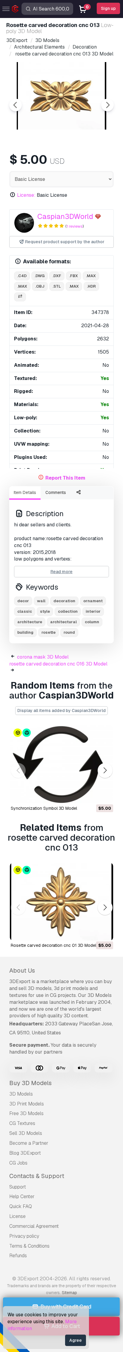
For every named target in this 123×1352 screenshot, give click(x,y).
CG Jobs (18, 1163)
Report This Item (65, 478)
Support (17, 1187)
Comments (55, 492)
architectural (63, 621)
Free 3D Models (26, 1113)
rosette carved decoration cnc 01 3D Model (53, 945)
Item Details (25, 492)
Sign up (108, 8)
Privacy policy (24, 1236)
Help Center (22, 1196)
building (25, 632)
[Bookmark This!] (104, 795)
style (45, 611)
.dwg (39, 275)
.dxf (57, 275)
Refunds (18, 1255)
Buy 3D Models (30, 1083)
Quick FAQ (20, 1206)
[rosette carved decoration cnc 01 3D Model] (61, 902)
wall (41, 600)
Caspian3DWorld (65, 216)
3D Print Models (26, 1104)
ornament (93, 600)
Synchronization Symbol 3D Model (44, 808)
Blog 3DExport (25, 1153)
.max (91, 275)
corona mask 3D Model (43, 657)
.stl (57, 286)
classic (24, 611)
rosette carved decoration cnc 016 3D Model (58, 664)
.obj (39, 286)
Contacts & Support (36, 1176)
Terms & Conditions (29, 1246)
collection (68, 611)
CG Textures (22, 1123)
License (17, 1216)
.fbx (73, 275)
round (69, 632)
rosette (48, 632)
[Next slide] (107, 105)
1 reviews (75, 226)
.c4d (22, 275)
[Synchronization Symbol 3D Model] (61, 764)
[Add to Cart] (92, 795)
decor (23, 600)
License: (26, 195)
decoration (64, 600)
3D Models (21, 1094)
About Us (22, 970)
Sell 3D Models (25, 1133)
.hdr (91, 286)
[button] (105, 770)
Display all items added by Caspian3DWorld (61, 710)
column (92, 621)
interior (93, 611)
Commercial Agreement (34, 1226)
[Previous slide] (15, 105)
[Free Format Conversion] (20, 297)
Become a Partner (28, 1143)
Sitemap (69, 1292)
